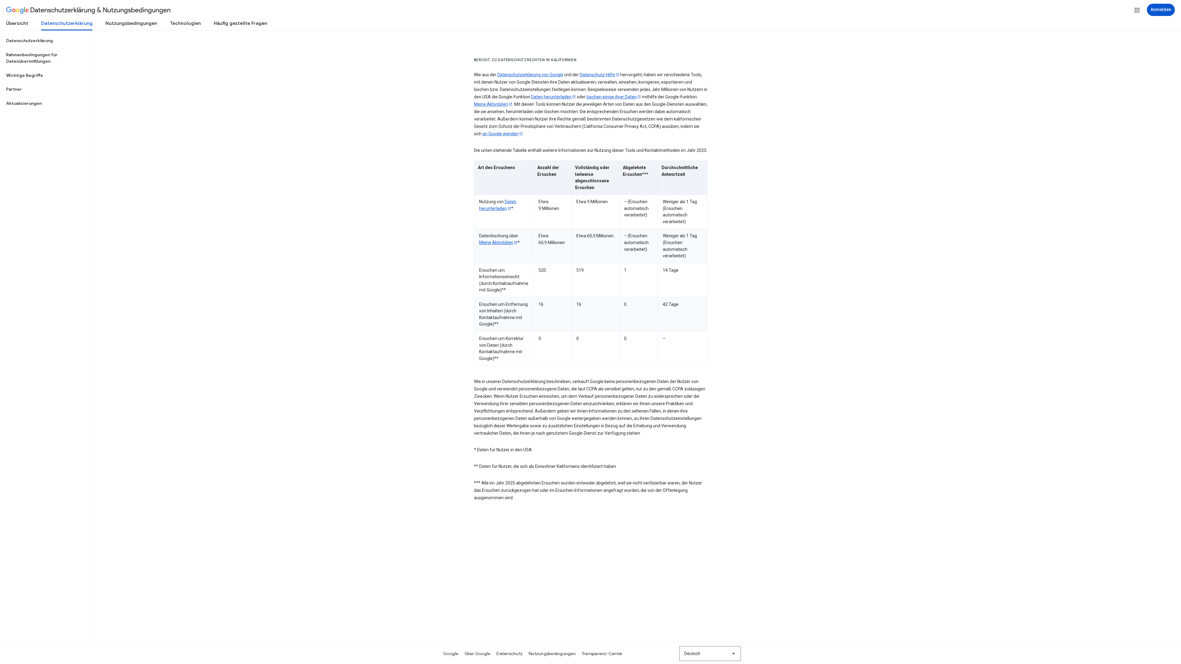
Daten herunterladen (551, 96)
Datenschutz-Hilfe (597, 74)
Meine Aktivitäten (491, 104)
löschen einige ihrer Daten (612, 96)
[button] (1137, 10)
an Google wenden (501, 133)
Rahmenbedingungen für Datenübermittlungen (32, 58)
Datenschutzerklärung (67, 23)
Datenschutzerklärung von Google (530, 74)
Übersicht (17, 23)
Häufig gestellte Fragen (240, 23)
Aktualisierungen (24, 103)
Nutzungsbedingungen (131, 23)
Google (451, 653)
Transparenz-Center (602, 653)
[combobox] (710, 653)
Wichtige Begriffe (24, 75)
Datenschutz (509, 653)
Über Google (478, 653)
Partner (14, 89)
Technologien (185, 23)
